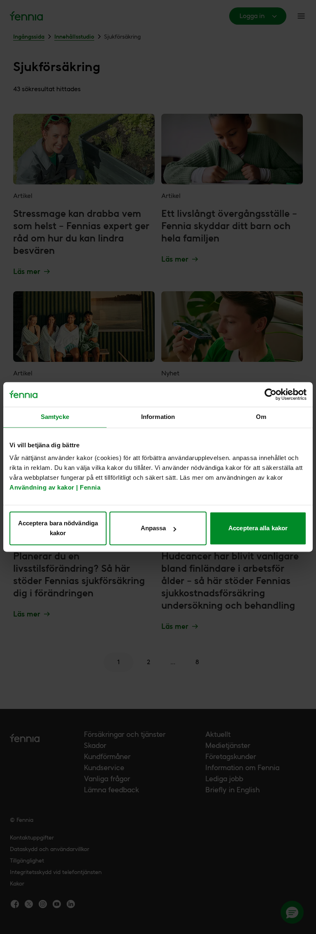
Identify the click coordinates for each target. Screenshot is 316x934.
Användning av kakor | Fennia (54, 487)
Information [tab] (158, 416)
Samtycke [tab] (55, 416)
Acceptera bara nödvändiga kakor (58, 528)
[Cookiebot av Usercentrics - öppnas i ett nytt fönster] (271, 394)
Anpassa (153, 528)
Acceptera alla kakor (258, 528)
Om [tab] (261, 416)
